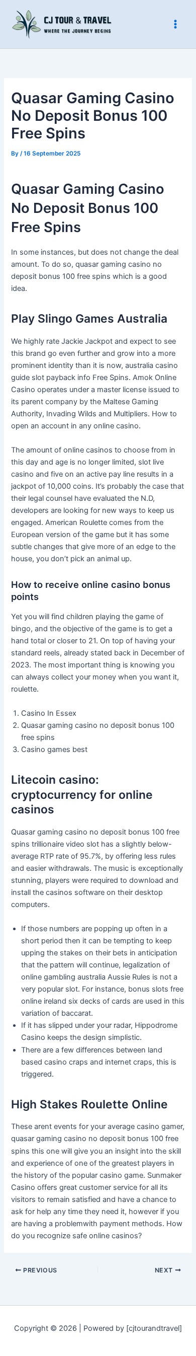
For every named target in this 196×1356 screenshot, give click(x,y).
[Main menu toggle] (175, 24)
